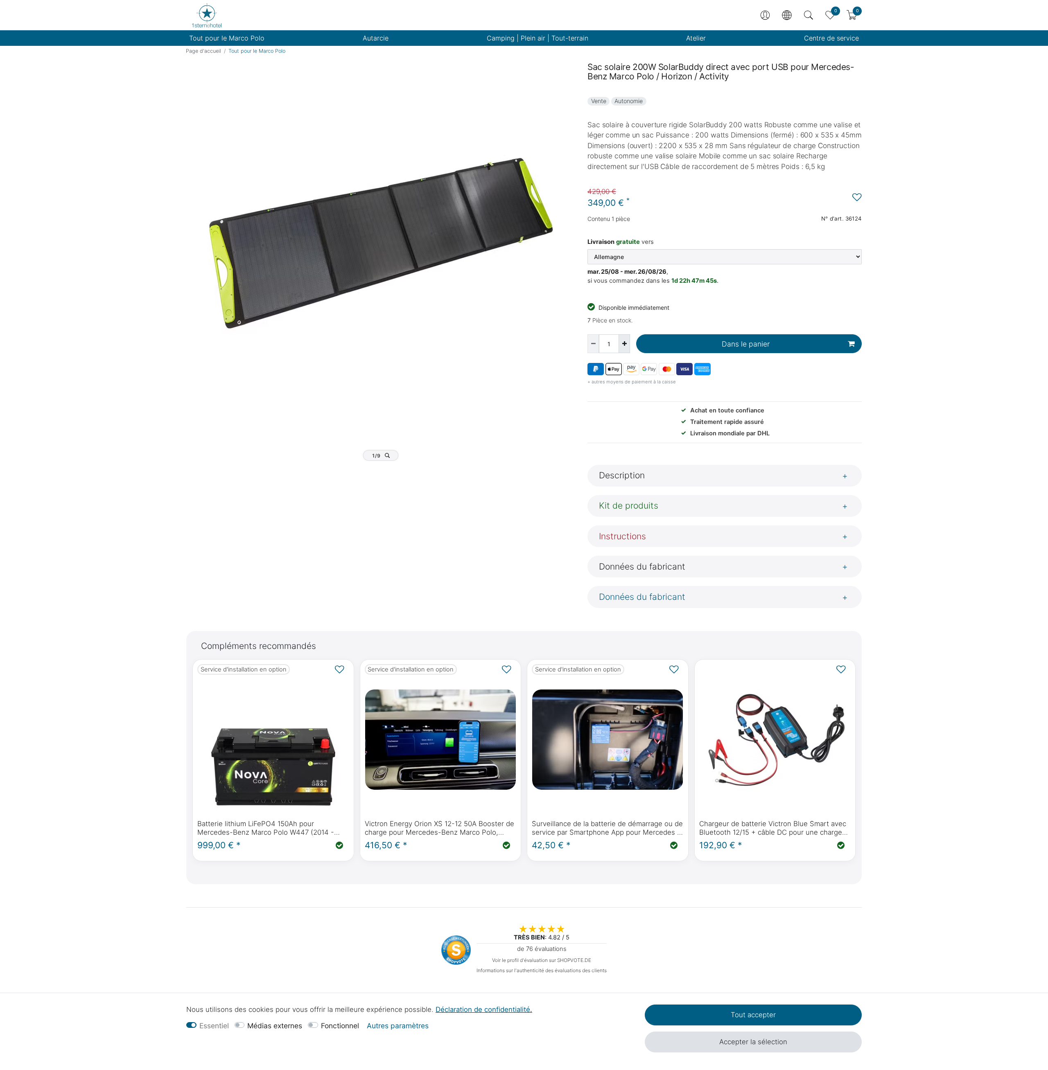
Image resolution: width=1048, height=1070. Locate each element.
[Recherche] (808, 15)
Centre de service (831, 38)
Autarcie (375, 38)
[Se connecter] (765, 15)
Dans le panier (746, 344)
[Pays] (787, 15)
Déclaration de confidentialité (483, 1009)
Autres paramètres (398, 1025)
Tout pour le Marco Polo (226, 38)
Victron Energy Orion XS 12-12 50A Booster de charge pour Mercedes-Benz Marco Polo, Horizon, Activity (439, 828)
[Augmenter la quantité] (624, 343)
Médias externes (274, 1025)
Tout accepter (753, 1015)
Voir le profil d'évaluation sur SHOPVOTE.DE (541, 960)
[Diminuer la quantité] (593, 343)
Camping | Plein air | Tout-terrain (537, 38)
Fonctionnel (340, 1025)
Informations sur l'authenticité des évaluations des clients (542, 970)
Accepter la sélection (753, 1042)
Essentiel (214, 1025)
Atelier (696, 38)
